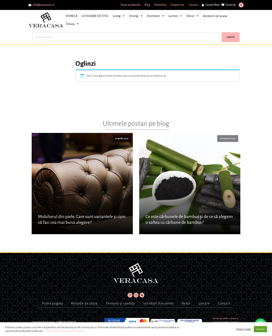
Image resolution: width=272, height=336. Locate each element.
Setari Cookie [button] (243, 329)
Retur (186, 303)
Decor (190, 16)
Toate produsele (130, 4)
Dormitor (153, 16)
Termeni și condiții (120, 303)
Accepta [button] (260, 329)
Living (117, 16)
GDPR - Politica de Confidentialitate (64, 330)
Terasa (70, 24)
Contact (193, 4)
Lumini (173, 16)
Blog (147, 4)
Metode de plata (84, 303)
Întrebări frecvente (158, 303)
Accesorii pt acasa (215, 16)
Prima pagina (52, 303)
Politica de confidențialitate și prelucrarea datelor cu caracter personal (225, 321)
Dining (133, 16)
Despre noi (177, 4)
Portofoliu (160, 4)
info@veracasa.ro (43, 4)
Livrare (204, 303)
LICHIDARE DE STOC (95, 16)
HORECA (71, 16)
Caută (231, 37)
